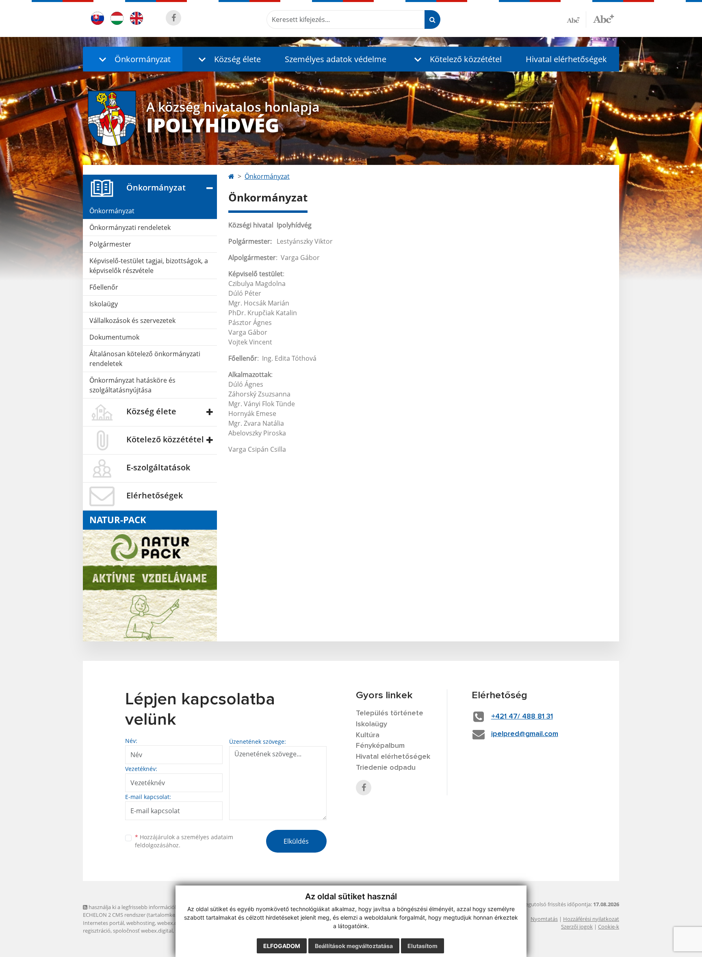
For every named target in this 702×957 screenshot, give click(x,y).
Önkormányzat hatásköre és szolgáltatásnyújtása (132, 385)
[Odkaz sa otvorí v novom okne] (173, 18)
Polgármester (110, 244)
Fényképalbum (380, 745)
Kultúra (367, 735)
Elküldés (296, 841)
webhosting (140, 923)
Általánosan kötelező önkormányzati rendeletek (144, 358)
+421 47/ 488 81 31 (522, 716)
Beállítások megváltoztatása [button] (354, 945)
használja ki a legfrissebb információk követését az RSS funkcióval (166, 907)
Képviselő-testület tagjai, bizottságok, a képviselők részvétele (148, 265)
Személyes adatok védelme (335, 59)
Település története (389, 713)
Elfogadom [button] (281, 945)
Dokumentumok (114, 337)
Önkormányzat (111, 210)
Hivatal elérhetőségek (566, 59)
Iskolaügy (103, 303)
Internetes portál (103, 923)
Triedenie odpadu (386, 767)
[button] (132, 59)
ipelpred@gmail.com (524, 734)
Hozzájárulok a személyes (184, 841)
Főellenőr (103, 287)
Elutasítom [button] (422, 945)
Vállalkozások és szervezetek (132, 320)
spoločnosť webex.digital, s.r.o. (149, 930)
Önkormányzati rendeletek (130, 227)
